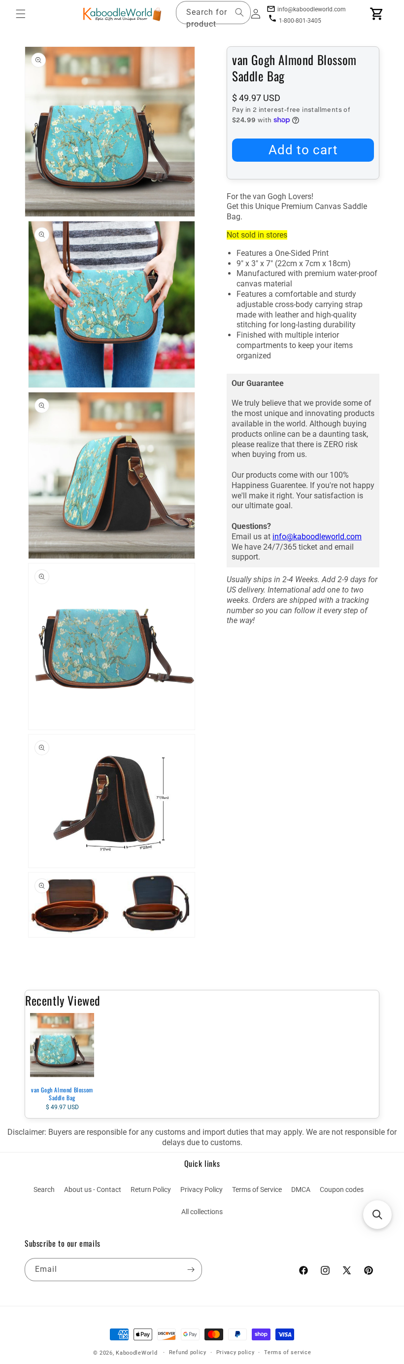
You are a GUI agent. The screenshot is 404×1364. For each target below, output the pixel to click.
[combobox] (213, 12)
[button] (21, 14)
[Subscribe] (191, 1269)
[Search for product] (239, 12)
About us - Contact (92, 1189)
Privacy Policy (201, 1189)
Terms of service (287, 1352)
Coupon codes (342, 1189)
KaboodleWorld (136, 1353)
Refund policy (187, 1352)
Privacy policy (235, 1352)
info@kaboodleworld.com (317, 536)
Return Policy (151, 1189)
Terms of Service (257, 1189)
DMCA (300, 1189)
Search (44, 1189)
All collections (202, 1212)
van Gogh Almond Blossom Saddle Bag (62, 1093)
